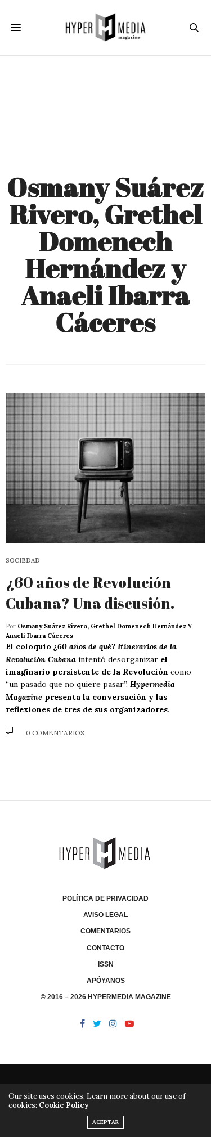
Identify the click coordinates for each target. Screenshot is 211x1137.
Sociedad (23, 561)
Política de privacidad (105, 898)
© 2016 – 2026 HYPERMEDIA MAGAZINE (106, 997)
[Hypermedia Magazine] (105, 27)
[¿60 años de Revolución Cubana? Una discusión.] (105, 468)
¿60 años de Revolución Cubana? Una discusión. (90, 592)
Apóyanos (106, 981)
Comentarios (105, 931)
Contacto (105, 948)
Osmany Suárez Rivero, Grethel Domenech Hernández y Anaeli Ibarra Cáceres (105, 254)
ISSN (106, 964)
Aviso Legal (105, 915)
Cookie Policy (63, 1105)
